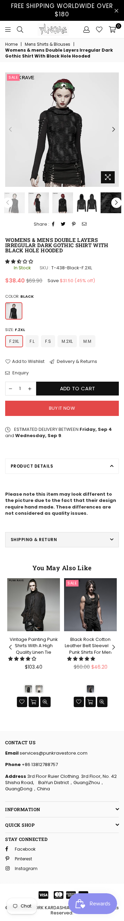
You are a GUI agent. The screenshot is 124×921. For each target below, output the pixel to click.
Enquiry (20, 373)
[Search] (20, 29)
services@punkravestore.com (53, 753)
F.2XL (14, 341)
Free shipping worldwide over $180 (62, 10)
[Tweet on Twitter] (63, 224)
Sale (13, 77)
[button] (19, 261)
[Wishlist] (99, 29)
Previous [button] (10, 129)
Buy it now (62, 408)
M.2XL (67, 341)
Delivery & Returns (76, 361)
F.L (32, 341)
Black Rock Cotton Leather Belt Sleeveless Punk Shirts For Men (90, 645)
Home (11, 44)
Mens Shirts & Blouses (47, 44)
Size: (15, 329)
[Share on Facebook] (53, 224)
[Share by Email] (84, 224)
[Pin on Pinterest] (74, 224)
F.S (48, 341)
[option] (62, 129)
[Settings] (86, 29)
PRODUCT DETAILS (32, 466)
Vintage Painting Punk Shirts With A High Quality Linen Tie (34, 645)
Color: (19, 296)
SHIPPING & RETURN (34, 539)
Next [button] (113, 129)
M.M (87, 341)
